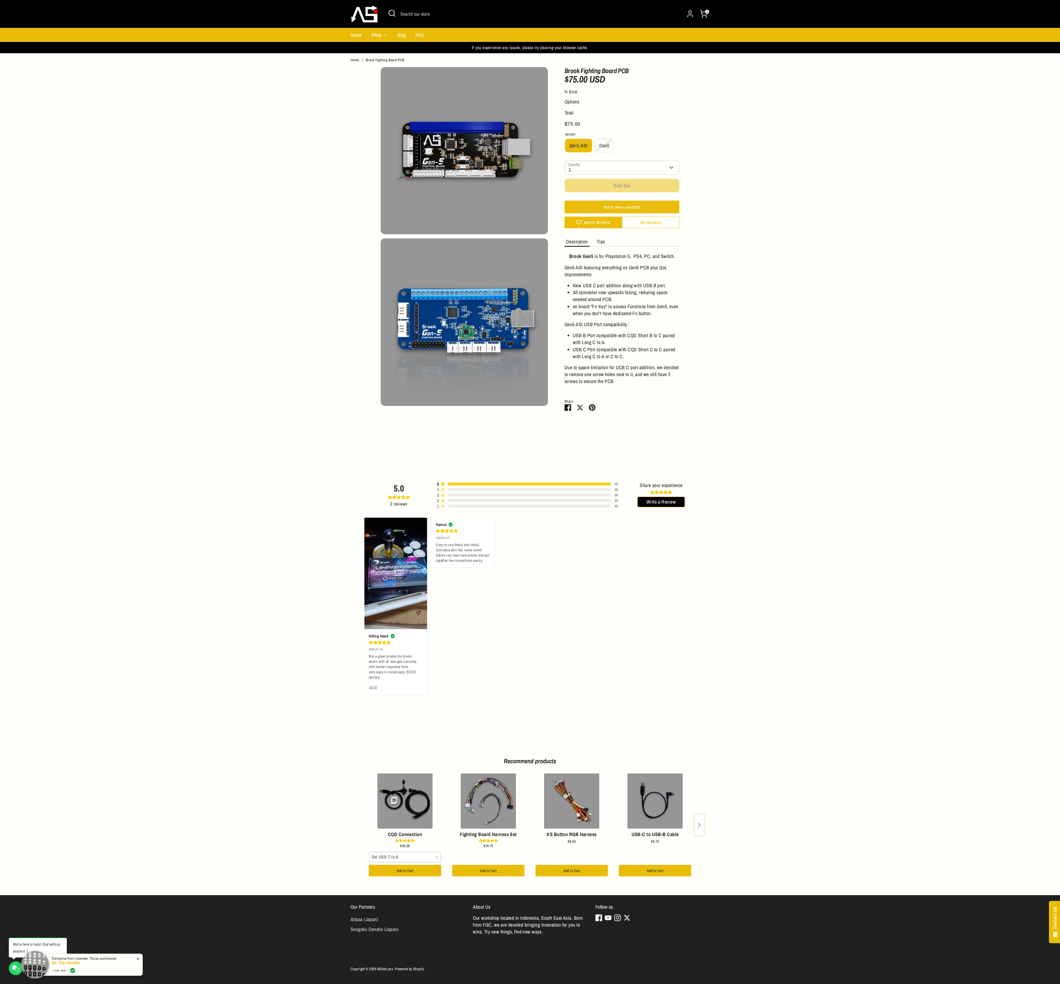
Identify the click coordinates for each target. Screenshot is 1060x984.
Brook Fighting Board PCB (385, 59)
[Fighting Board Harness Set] (488, 801)
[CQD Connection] (405, 801)
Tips (601, 241)
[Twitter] (627, 917)
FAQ (419, 34)
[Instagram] (617, 917)
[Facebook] (598, 917)
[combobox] (405, 857)
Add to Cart (405, 870)
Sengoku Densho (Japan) (375, 929)
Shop (376, 34)
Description (577, 241)
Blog (402, 34)
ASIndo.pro (385, 968)
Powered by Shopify (409, 968)
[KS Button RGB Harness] (572, 801)
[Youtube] (608, 917)
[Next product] (699, 825)
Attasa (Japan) (364, 919)
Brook (573, 91)
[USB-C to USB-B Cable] (655, 801)
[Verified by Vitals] (72, 970)
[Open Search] (392, 13)
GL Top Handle (66, 962)
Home (356, 34)
